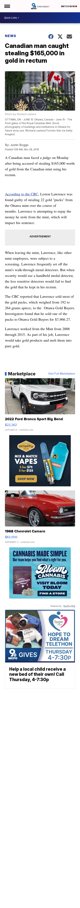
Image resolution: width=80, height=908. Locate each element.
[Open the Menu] (7, 6)
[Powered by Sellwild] (69, 606)
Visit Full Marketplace (61, 373)
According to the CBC (21, 193)
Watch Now (68, 6)
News (10, 36)
